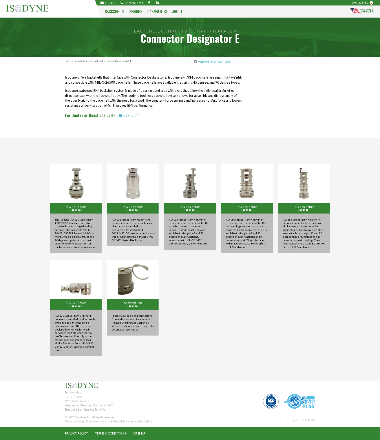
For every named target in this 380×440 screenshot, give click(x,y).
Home (67, 60)
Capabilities (157, 11)
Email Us (100, 409)
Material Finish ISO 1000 (214, 61)
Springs (135, 11)
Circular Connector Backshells (90, 60)
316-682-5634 (128, 115)
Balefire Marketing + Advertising (131, 421)
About (177, 11)
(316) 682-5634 (133, 2)
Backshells (114, 11)
